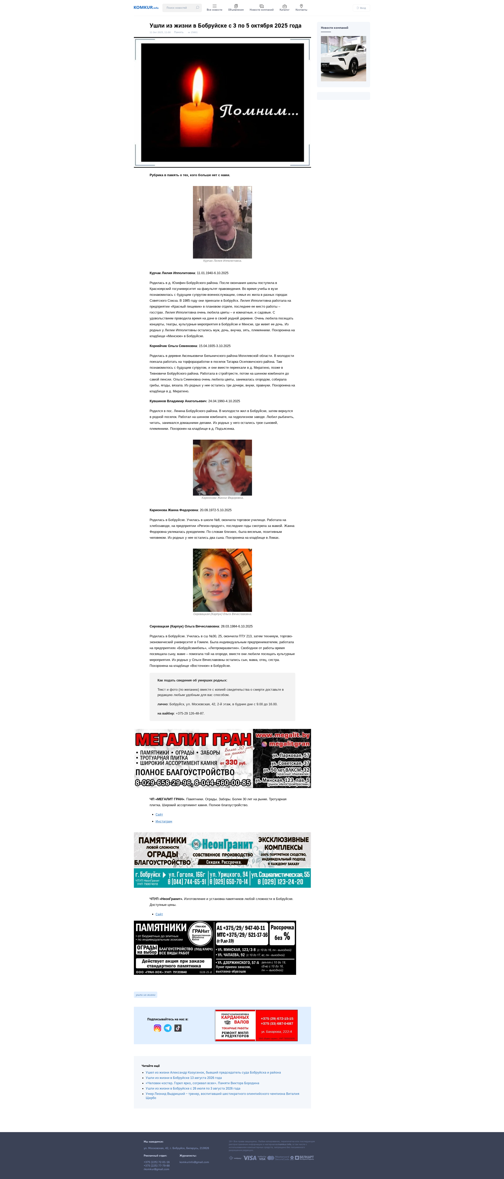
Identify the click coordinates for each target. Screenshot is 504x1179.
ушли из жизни (145, 994)
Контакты (301, 10)
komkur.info (284, 1144)
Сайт (159, 814)
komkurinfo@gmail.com (194, 1162)
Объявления (236, 10)
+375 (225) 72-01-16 (157, 1162)
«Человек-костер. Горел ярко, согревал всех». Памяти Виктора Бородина (202, 1083)
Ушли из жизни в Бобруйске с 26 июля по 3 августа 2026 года (193, 1088)
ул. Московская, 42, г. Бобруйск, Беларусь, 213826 (176, 1148)
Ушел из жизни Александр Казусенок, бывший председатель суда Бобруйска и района (213, 1072)
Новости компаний (262, 10)
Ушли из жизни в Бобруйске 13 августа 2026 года (184, 1078)
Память (178, 32)
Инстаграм (164, 821)
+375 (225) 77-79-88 (157, 1166)
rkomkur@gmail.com (156, 1169)
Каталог (285, 10)
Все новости (214, 10)
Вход (363, 8)
